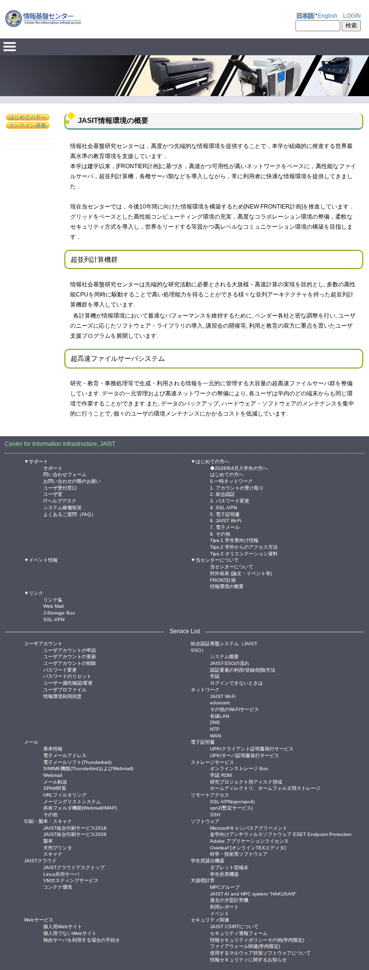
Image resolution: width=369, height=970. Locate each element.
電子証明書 (203, 742)
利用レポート (224, 906)
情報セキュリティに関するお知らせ (248, 959)
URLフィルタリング (64, 794)
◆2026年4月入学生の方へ (239, 468)
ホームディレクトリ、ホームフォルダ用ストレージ (265, 788)
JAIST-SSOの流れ (229, 663)
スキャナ (52, 853)
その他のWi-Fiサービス (234, 709)
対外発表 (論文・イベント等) (241, 573)
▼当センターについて (215, 560)
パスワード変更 (60, 669)
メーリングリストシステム (72, 801)
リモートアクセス (210, 795)
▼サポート (36, 461)
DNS (215, 722)
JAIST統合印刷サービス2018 (75, 827)
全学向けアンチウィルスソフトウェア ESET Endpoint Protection (281, 834)
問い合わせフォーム (64, 474)
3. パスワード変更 (229, 500)
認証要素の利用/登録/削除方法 (242, 669)
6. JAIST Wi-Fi (225, 520)
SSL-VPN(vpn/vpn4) (232, 801)
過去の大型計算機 (229, 899)
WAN (215, 735)
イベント (219, 913)
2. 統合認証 (222, 493)
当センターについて (231, 566)
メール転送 (55, 781)
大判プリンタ (57, 847)
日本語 (305, 15)
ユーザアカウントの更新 (69, 656)
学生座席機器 (224, 874)
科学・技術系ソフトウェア (239, 853)
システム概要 (224, 656)
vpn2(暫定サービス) (231, 807)
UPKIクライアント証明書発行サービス (252, 748)
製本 (48, 840)
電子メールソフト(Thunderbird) (77, 762)
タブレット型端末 (229, 867)
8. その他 (220, 533)
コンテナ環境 (57, 886)
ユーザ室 (52, 493)
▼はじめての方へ (210, 461)
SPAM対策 (54, 788)
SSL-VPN (53, 619)
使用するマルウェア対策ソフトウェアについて (260, 952)
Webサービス (38, 919)
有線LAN (219, 715)
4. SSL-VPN (223, 507)
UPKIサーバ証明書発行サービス (244, 755)
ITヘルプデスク (59, 500)
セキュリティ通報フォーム (239, 933)
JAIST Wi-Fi (222, 696)
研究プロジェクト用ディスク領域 (246, 781)
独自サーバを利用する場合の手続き (81, 939)
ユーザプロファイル (64, 689)
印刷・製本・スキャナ (48, 821)
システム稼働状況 (62, 507)
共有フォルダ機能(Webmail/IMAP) (80, 807)
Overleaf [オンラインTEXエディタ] (248, 847)
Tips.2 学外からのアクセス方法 (244, 546)
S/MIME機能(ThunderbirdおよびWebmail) (88, 768)
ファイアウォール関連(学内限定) (245, 946)
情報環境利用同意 (62, 696)
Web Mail (53, 605)
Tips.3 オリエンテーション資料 (244, 553)
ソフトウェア (205, 821)
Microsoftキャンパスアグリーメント (248, 827)
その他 (50, 814)
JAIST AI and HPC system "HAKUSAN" (253, 893)
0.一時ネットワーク (231, 481)
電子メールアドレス (64, 755)
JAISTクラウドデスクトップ (74, 867)
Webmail (52, 775)
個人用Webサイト (62, 926)
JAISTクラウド (40, 860)
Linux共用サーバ (61, 874)
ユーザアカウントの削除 (69, 663)
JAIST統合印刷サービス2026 (75, 834)
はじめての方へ (27, 117)
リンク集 (52, 599)
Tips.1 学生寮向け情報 (234, 540)
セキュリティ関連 (210, 919)
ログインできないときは (236, 682)
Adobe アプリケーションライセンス (249, 840)
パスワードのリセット (67, 676)
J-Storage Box (59, 612)
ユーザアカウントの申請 (69, 650)
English (327, 15)
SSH (215, 814)
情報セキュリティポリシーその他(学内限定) (257, 939)
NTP (215, 728)
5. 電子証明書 (225, 514)
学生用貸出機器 (207, 860)
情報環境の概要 (227, 586)
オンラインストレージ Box (239, 768)
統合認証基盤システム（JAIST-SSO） (224, 647)
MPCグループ (225, 886)
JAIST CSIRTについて (234, 926)
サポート (52, 468)
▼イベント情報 (41, 560)
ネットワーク (205, 689)
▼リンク (33, 593)
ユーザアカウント (43, 643)
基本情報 (52, 748)
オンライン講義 (27, 125)
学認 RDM (221, 775)
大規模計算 (203, 880)
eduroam (220, 702)
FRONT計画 (223, 579)
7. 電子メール (225, 527)
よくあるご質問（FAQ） (69, 514)
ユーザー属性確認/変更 (68, 682)
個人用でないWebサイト (70, 933)
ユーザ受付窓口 (60, 487)
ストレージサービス (212, 762)
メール (31, 742)
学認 (215, 676)
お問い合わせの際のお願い (72, 481)
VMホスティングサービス (70, 880)
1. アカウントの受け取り (237, 487)
